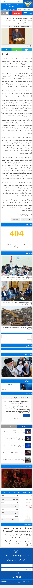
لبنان (28, 46)
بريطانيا (6, 534)
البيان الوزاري (26, 219)
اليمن (22, 538)
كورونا (11, 528)
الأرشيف (19, 9)
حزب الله (18, 535)
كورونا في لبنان (20, 528)
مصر (31, 528)
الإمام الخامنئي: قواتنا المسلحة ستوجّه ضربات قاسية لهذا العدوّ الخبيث (14, 431)
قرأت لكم (22, 560)
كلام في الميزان (11, 560)
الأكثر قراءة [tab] (8, 426)
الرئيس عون (7, 543)
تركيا (13, 535)
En (4, 1)
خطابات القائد (28, 354)
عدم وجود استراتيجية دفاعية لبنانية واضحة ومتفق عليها (17, 406)
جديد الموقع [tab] (24, 426)
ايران (29, 537)
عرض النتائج (16, 418)
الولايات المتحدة (13, 538)
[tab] (17, 397)
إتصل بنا (24, 9)
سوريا (5, 531)
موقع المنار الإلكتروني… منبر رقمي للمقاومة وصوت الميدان (14, 445)
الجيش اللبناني (28, 545)
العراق (25, 541)
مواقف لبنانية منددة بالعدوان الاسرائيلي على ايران (14, 452)
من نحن (29, 9)
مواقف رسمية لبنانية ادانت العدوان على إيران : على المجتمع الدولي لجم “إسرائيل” (13, 459)
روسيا (28, 534)
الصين (15, 543)
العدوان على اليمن (11, 541)
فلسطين (6, 528)
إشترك (17, 572)
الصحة (11, 543)
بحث (29, 341)
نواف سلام (15, 219)
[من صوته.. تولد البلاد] (16, 478)
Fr (11, 1)
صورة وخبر (29, 466)
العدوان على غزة (19, 541)
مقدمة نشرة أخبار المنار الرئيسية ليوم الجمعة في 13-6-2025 (14, 438)
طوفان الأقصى (13, 531)
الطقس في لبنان (20, 543)
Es (19, 1)
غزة (27, 531)
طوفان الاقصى (22, 531)
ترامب (9, 534)
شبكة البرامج (15, 555)
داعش (23, 534)
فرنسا (30, 531)
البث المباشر (17, 13)
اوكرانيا (25, 538)
